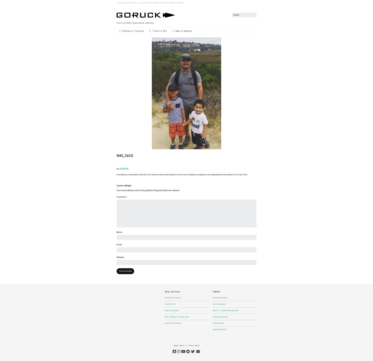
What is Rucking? (220, 298)
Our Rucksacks (219, 304)
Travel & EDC (170, 304)
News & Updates (172, 310)
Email (119, 244)
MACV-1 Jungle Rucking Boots (226, 310)
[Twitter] (193, 352)
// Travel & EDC (158, 31)
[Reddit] (188, 352)
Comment (122, 197)
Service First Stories (173, 323)
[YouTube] (183, 352)
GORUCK (123, 168)
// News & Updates (182, 31)
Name (119, 232)
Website (120, 257)
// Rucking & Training (131, 31)
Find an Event (218, 323)
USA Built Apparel (220, 317)
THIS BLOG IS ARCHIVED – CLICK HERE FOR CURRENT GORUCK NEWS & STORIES (150, 3)
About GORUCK (219, 329)
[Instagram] (178, 352)
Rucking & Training (173, 298)
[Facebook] (174, 352)
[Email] (198, 352)
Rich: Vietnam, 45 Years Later (177, 317)
